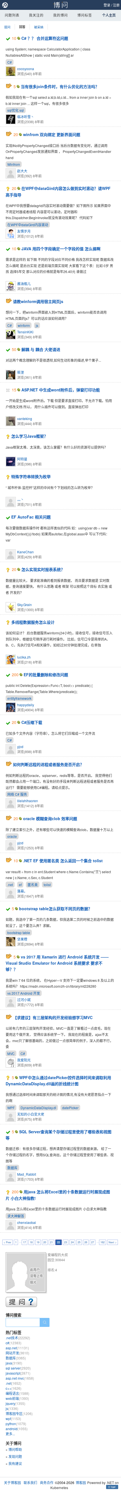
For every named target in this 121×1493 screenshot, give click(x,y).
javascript (18, 1373)
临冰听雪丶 (25, 116)
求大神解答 (15, 1216)
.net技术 (18, 1337)
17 (24, 1242)
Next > (112, 1242)
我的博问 (60, 15)
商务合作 (46, 1482)
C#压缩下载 (31, 722)
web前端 (17, 1398)
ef (20, 884)
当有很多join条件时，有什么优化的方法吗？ (60, 86)
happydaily (25, 704)
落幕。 (22, 891)
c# (13, 1342)
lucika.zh (24, 657)
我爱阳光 (24, 1060)
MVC (11, 1053)
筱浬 (20, 372)
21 (51, 1242)
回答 (22, 27)
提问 (7, 27)
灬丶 (20, 499)
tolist (47, 884)
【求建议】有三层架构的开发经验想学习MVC (53, 1017)
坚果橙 (22, 939)
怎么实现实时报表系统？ (43, 569)
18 (31, 1242)
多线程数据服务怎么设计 (33, 622)
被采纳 (38, 27)
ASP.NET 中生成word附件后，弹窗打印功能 (60, 390)
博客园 (81, 1482)
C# (9, 62)
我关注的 (36, 15)
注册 (116, 5)
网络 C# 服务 (17, 794)
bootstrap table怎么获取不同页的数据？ (55, 908)
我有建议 (15, 1463)
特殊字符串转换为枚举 (31, 476)
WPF (11, 1107)
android (17, 1428)
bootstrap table (18, 932)
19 (38, 1242)
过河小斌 (24, 999)
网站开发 (17, 1352)
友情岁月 (24, 231)
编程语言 (17, 1393)
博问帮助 (15, 1449)
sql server (18, 1368)
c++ (13, 1388)
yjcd (20, 746)
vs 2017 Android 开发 (23, 993)
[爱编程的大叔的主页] (27, 1273)
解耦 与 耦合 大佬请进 (40, 349)
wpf (13, 1418)
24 (72, 1242)
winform (24, 325)
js (37, 325)
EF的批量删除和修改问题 (46, 674)
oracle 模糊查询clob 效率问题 (50, 818)
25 (79, 1242)
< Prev (7, 1242)
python (16, 1423)
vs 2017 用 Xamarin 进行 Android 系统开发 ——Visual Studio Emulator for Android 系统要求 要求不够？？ (57, 963)
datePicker (70, 1107)
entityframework (19, 698)
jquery (15, 1403)
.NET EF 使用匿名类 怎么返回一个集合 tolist (63, 860)
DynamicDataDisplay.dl (38, 1107)
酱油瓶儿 (24, 283)
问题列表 (12, 15)
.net (10, 884)
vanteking (24, 418)
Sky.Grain (24, 604)
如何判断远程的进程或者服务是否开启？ (48, 764)
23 (65, 1242)
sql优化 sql (15, 110)
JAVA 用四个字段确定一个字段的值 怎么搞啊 (60, 248)
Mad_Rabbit (26, 1174)
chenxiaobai (26, 1222)
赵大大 (22, 170)
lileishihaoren (27, 800)
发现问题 (15, 1456)
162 (102, 1242)
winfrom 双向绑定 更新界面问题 (51, 134)
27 (92, 1242)
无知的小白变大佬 (30, 1114)
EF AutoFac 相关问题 (31, 517)
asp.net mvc (20, 1378)
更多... (10, 1433)
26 (85, 1242)
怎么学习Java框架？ (29, 436)
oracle (12, 836)
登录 (107, 5)
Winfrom (13, 164)
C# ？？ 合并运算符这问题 (44, 38)
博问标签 (84, 15)
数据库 (12, 1167)
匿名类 (33, 884)
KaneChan (25, 551)
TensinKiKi (25, 331)
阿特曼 (22, 459)
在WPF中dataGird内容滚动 (27, 224)
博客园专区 (19, 1413)
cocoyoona (25, 68)
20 (44, 1242)
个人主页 (109, 15)
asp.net (17, 1347)
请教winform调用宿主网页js (38, 301)
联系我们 (30, 1482)
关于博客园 (12, 1482)
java (14, 1363)
